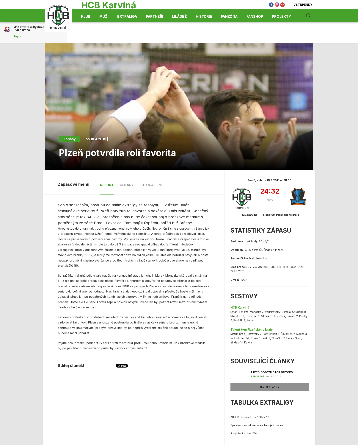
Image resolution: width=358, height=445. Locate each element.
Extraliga (127, 16)
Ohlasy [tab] (127, 185)
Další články (269, 387)
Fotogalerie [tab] (151, 185)
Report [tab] (107, 185)
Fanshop (254, 16)
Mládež (179, 16)
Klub (85, 16)
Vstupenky (302, 5)
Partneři (154, 16)
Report (18, 36)
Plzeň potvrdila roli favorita (272, 372)
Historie (204, 16)
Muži (103, 16)
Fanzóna (229, 16)
